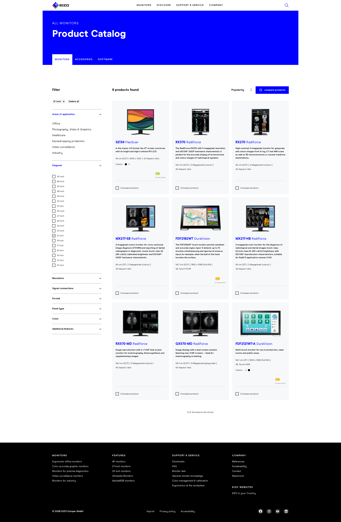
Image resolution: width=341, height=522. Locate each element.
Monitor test (179, 471)
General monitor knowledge (187, 476)
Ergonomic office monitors (67, 461)
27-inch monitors (121, 466)
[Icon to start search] (287, 5)
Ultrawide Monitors (122, 476)
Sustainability (239, 466)
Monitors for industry (64, 481)
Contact (236, 471)
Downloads (178, 461)
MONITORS (144, 5)
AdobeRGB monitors (123, 481)
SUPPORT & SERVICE (190, 5)
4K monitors (118, 461)
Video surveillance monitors (67, 476)
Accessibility (188, 511)
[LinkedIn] (286, 511)
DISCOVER (164, 5)
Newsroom (238, 476)
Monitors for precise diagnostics (70, 471)
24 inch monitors (121, 471)
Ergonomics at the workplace (188, 485)
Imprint (150, 511)
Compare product (129, 188)
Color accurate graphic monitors (70, 466)
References (238, 461)
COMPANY (216, 5)
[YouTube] (277, 511)
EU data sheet (160, 177)
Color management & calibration (190, 481)
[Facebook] (260, 511)
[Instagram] (269, 511)
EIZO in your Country (244, 493)
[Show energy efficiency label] (160, 173)
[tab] (62, 59)
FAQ (174, 466)
